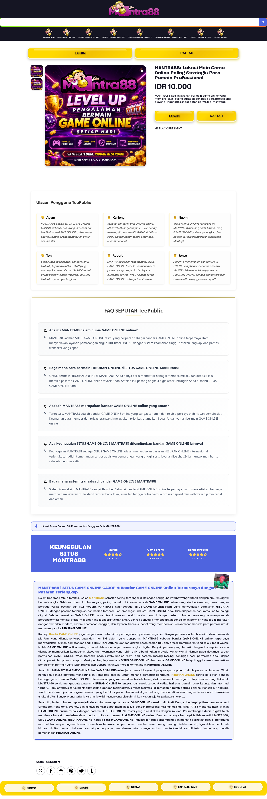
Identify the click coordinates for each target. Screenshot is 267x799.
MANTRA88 (97, 597)
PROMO (31, 787)
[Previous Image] (47, 116)
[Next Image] (143, 116)
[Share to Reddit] (81, 770)
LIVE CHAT (240, 787)
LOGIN (80, 53)
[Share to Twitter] (40, 770)
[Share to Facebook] (50, 770)
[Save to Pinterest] (71, 770)
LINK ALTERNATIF (188, 787)
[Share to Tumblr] (91, 770)
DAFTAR (186, 53)
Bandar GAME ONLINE (63, 634)
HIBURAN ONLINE (183, 674)
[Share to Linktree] (61, 770)
